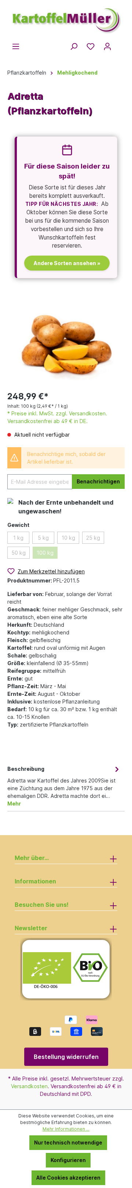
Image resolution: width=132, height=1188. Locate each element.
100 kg (45, 553)
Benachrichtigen (98, 481)
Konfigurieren (68, 1160)
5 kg (43, 538)
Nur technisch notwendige (68, 1142)
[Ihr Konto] (107, 46)
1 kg (18, 538)
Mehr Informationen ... (66, 1129)
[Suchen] (73, 46)
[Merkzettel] (90, 46)
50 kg (18, 553)
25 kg (93, 538)
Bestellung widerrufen (66, 1056)
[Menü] (15, 46)
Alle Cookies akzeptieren (68, 1177)
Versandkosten (29, 1086)
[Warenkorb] (120, 44)
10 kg (68, 538)
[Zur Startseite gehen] (66, 17)
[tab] (64, 785)
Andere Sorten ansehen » (67, 263)
